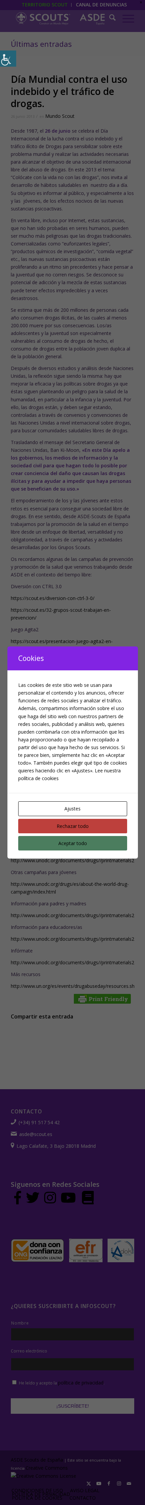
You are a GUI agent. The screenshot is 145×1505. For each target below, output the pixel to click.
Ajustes (72, 808)
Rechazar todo (73, 826)
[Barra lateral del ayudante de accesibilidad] (8, 59)
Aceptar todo (72, 843)
